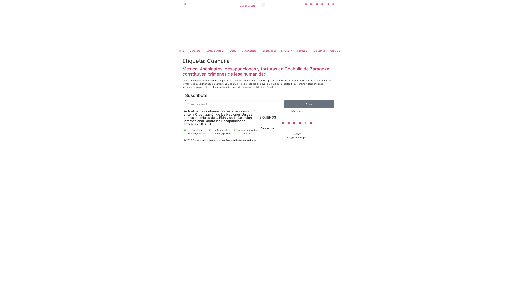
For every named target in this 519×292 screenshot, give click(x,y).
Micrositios (303, 50)
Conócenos (196, 50)
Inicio (181, 50)
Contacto (335, 50)
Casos (233, 50)
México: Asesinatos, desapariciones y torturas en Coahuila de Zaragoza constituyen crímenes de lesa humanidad (255, 71)
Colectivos (319, 50)
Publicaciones (269, 50)
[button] (263, 5)
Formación (286, 50)
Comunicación (249, 50)
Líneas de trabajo (216, 50)
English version (247, 5)
